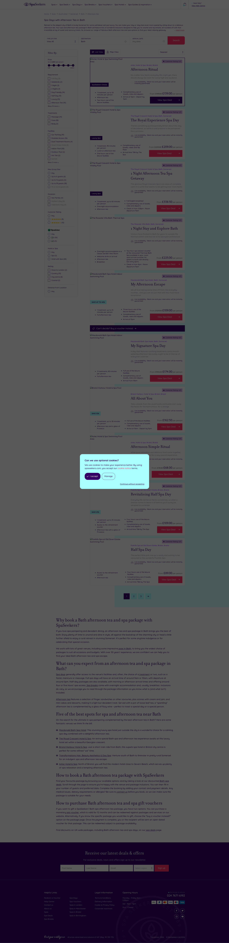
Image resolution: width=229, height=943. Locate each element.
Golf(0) (54, 159)
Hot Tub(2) (55, 155)
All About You (141, 398)
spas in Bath (124, 648)
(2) (54, 124)
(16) (55, 237)
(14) (56, 117)
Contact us (48, 905)
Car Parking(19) (57, 135)
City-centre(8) (57, 277)
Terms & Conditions (103, 898)
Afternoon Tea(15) (58, 103)
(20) (58, 259)
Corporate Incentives (103, 908)
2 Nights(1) (55, 89)
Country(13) (56, 273)
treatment (144, 674)
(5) (58, 180)
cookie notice (124, 468)
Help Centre (49, 901)
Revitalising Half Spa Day (151, 494)
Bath (83, 14)
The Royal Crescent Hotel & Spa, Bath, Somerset (151, 116)
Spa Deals (48, 915)
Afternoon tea (63, 699)
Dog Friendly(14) (58, 92)
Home (46, 14)
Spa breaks (92, 685)
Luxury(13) (55, 99)
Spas (54, 14)
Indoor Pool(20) (57, 148)
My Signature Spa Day (148, 345)
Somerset (74, 14)
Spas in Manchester (78, 908)
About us (48, 908)
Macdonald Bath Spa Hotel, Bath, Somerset (149, 280)
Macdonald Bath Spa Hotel (72, 730)
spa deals (150, 830)
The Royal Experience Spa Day (155, 120)
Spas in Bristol (75, 912)
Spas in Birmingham (78, 915)
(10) (54, 120)
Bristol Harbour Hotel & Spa (73, 747)
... (179, 30)
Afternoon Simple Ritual (150, 446)
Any (52, 173)
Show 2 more (52, 162)
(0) (59, 187)
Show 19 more (53, 106)
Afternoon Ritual (144, 69)
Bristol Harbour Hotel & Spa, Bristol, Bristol (148, 394)
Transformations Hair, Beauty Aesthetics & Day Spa (85, 755)
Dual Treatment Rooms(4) (62, 142)
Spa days (60, 674)
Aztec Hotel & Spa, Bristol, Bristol (144, 65)
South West (63, 14)
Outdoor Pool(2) (58, 152)
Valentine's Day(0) (58, 205)
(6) (58, 176)
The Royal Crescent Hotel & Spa (75, 738)
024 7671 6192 (176, 895)
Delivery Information (103, 901)
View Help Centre (198, 6)
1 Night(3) (55, 85)
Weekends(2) (56, 82)
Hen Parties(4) (57, 198)
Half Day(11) (56, 96)
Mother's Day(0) (58, 201)
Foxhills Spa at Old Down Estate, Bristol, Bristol (150, 490)
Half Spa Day (141, 549)
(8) (62, 219)
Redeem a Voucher (52, 898)
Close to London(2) (59, 270)
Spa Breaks (49, 919)
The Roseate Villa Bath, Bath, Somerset (147, 224)
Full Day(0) (55, 78)
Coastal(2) (55, 280)
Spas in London (76, 905)
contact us (122, 791)
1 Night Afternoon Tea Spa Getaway (151, 176)
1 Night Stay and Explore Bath (154, 228)
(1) (54, 256)
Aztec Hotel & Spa (68, 764)
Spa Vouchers (75, 901)
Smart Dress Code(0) (60, 145)
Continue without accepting (132, 484)
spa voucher (72, 812)
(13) (62, 222)
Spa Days (74, 898)
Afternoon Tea (93, 14)
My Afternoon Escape (148, 284)
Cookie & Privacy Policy (104, 905)
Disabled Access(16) (59, 138)
